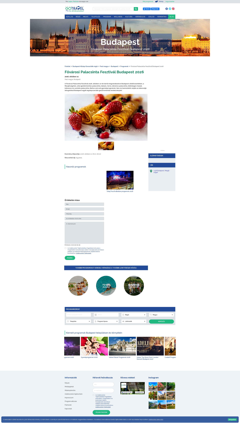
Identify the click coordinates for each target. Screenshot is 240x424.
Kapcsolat (68, 409)
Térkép (161, 1)
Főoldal (67, 66)
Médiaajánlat (69, 387)
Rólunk (67, 383)
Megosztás (140, 392)
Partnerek (68, 405)
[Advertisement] (162, 122)
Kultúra (128, 17)
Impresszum (69, 398)
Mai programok (148, 1)
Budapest (114, 66)
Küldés (70, 258)
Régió (78, 17)
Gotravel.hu (131, 384)
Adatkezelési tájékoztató (73, 394)
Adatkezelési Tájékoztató (83, 253)
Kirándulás (140, 17)
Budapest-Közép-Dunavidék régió (85, 66)
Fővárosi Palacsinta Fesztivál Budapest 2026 (104, 72)
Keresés (161, 321)
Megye (85, 17)
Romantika (161, 17)
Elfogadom (232, 419)
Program (107, 17)
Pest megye (104, 66)
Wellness (118, 17)
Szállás (69, 17)
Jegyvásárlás (169, 1)
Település (95, 17)
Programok (124, 66)
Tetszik (128, 392)
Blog (172, 17)
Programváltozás (71, 401)
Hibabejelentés (70, 390)
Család (151, 17)
